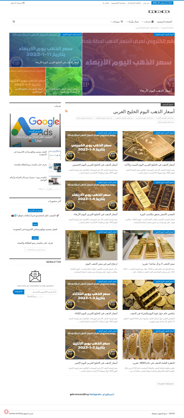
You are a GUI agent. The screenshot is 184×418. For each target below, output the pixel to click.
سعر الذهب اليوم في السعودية (124, 118)
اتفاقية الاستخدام (134, 3)
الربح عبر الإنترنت (35, 131)
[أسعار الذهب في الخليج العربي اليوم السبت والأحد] (149, 146)
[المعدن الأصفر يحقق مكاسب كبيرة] (149, 196)
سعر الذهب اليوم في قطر (166, 122)
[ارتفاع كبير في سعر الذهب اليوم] (91, 245)
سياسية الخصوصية (118, 3)
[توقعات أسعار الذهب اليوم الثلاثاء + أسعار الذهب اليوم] (64, 81)
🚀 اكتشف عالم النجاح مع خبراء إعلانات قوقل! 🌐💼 (35, 215)
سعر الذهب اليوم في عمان (84, 118)
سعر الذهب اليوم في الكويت (103, 118)
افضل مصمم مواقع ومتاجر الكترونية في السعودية (35, 229)
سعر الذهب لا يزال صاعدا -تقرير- (158, 263)
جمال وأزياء (134, 21)
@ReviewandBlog (79, 394)
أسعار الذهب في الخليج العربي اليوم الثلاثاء (96, 313)
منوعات (116, 21)
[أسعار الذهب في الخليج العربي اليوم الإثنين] (27, 81)
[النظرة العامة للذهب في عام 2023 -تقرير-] (149, 344)
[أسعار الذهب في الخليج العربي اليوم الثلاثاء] (91, 295)
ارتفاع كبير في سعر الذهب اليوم (101, 263)
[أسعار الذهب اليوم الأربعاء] (128, 64)
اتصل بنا (106, 3)
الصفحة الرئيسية (164, 21)
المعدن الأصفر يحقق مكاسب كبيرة (157, 214)
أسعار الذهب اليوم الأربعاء (156, 90)
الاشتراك (18, 292)
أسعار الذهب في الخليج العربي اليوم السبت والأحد (149, 164)
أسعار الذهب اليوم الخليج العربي (163, 34)
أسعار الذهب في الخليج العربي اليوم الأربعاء (57, 62)
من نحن (146, 3)
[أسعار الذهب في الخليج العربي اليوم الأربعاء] (45, 50)
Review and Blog (16, 413)
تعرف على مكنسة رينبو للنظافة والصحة (30, 164)
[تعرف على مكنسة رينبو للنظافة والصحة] (55, 167)
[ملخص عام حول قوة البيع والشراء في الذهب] (149, 295)
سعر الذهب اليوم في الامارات (165, 118)
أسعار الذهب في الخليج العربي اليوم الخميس (94, 164)
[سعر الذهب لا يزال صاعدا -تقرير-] (149, 245)
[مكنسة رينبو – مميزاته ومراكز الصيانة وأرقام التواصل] (55, 180)
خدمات (147, 21)
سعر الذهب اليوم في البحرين (144, 118)
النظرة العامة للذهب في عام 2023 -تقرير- (153, 362)
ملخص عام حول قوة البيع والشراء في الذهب (152, 313)
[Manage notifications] (6, 411)
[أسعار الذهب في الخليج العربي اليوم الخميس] (91, 146)
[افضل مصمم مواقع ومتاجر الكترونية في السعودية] (55, 155)
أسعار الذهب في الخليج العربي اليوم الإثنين (96, 362)
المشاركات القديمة (165, 384)
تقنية (35, 224)
